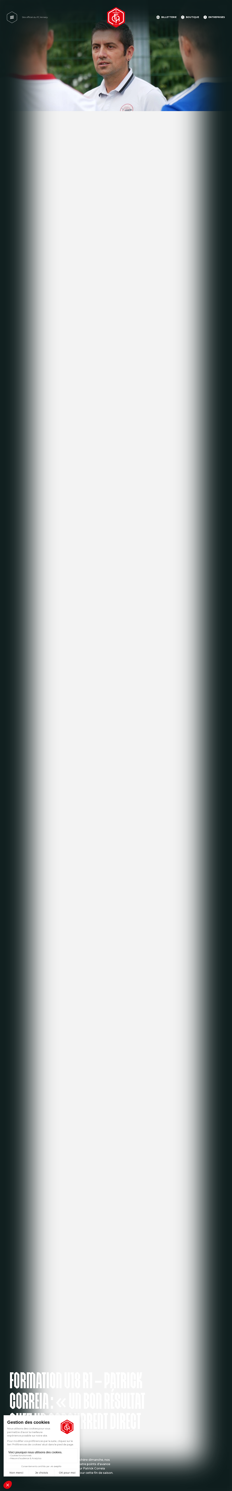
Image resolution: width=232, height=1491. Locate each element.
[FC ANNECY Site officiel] (116, 17)
